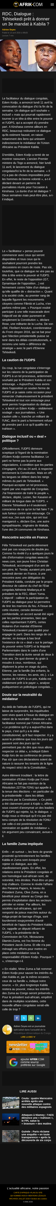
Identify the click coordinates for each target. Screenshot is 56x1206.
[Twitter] (24, 1018)
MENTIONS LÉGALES (37, 1196)
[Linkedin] (38, 1018)
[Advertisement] (28, 85)
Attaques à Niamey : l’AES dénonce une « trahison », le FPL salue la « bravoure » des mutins (38, 1119)
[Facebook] (17, 1018)
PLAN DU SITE (36, 1193)
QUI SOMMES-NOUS (18, 1196)
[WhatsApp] (31, 1018)
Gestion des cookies (39, 1199)
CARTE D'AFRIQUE (21, 1193)
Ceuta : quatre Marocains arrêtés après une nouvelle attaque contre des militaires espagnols (37, 1102)
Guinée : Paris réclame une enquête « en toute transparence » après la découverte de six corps (36, 1136)
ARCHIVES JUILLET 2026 (19, 1199)
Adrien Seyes (9, 29)
